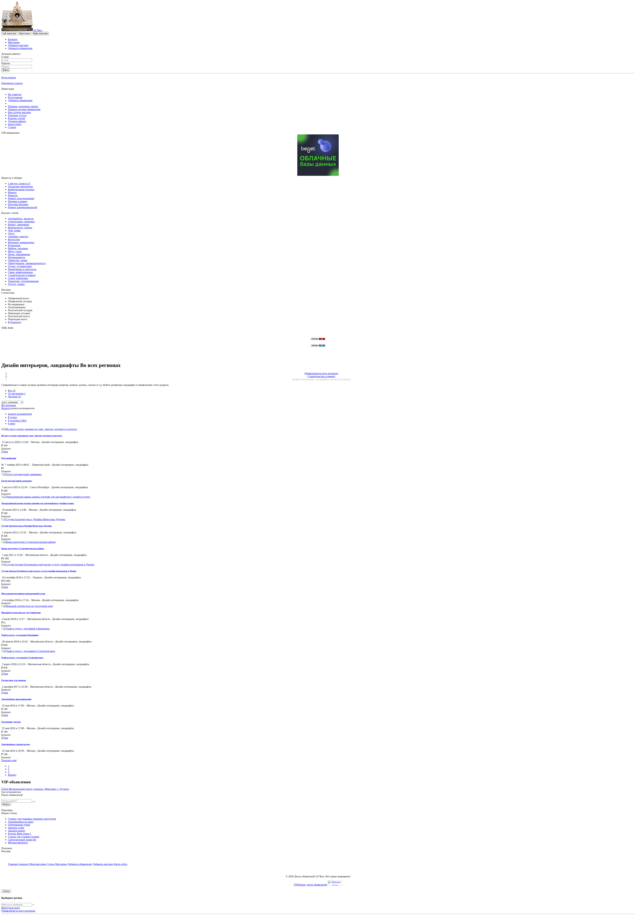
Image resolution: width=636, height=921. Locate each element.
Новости (13, 195)
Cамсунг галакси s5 (19, 183)
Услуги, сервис (16, 284)
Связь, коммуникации (20, 272)
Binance (12, 192)
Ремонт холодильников (21, 198)
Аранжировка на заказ (20, 821)
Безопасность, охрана (20, 227)
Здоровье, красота (18, 236)
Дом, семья (14, 230)
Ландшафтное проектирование (16, 699)
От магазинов (17, 393)
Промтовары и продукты (22, 269)
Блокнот (13, 39)
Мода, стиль (15, 251)
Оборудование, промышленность (27, 263)
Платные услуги (17, 115)
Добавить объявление (20, 48)
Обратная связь (37, 864)
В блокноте (14, 322)
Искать (6, 804)
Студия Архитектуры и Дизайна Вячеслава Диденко (26, 526)
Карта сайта (14, 124)
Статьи (12, 127)
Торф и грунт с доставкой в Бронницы (19, 635)
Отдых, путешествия (19, 266)
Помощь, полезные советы (23, 106)
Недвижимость (16, 257)
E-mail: (5, 56)
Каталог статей (16, 118)
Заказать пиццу (16, 830)
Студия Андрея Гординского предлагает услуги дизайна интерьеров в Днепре (38, 571)
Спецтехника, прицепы (21, 221)
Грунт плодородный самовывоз (16, 481)
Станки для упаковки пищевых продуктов (32, 818)
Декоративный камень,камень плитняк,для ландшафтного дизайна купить (37, 503)
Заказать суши (16, 827)
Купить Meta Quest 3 (19, 833)
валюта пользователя (20, 413)
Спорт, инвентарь (18, 278)
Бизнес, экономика (18, 224)
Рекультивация (8, 458)
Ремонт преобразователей (22, 207)
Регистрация (8, 77)
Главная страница (18, 864)
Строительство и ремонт (22, 275)
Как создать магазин (19, 112)
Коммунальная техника (21, 189)
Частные (14, 396)
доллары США (17, 420)
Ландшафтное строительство (15, 744)
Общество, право (17, 260)
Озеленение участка (11, 722)
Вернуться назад (10, 907)
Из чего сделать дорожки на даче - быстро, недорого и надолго (31, 435)
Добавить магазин (18, 45)
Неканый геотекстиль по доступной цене (21, 612)
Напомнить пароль (12, 83)
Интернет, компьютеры (21, 242)
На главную (14, 94)
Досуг (11, 233)
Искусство (14, 239)
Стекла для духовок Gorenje (23, 836)
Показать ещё (9, 760)
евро (11, 423)
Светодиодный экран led (22, 839)
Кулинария (14, 245)
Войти (6, 70)
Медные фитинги (18, 842)
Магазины (14, 42)
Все (11, 390)
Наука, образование (19, 254)
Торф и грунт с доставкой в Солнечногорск (22, 657)
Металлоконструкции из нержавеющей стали (23, 593)
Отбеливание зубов (19, 824)
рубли (12, 417)
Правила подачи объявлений (24, 109)
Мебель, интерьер (18, 248)
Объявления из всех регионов (18, 910)
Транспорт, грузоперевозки (23, 281)
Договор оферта (17, 121)
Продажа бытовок (18, 204)
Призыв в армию (17, 201)
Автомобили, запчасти (21, 218)
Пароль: (5, 63)
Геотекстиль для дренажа (13, 680)
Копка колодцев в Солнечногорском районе (22, 548)
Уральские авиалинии (20, 186)
